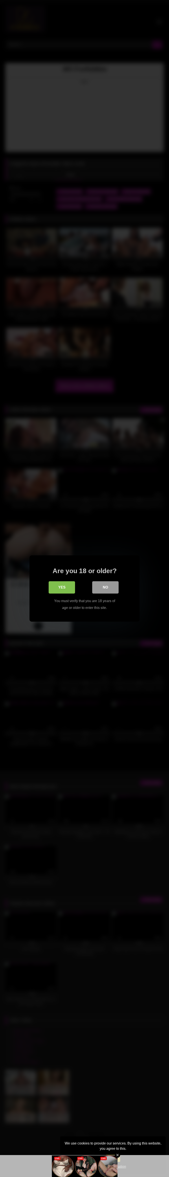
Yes (62, 587)
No (105, 587)
